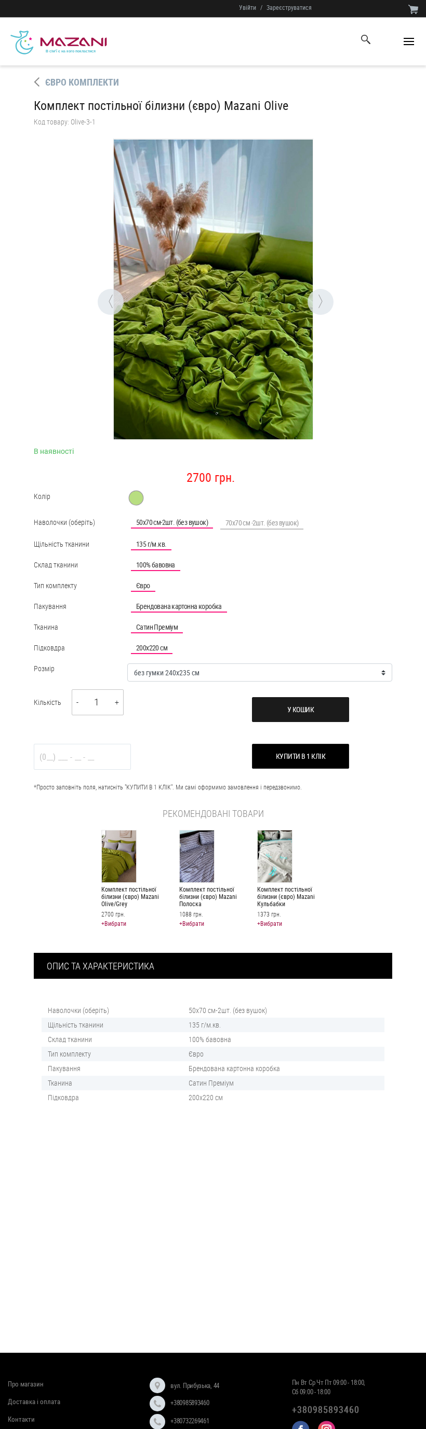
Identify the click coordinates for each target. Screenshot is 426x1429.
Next (307, 289)
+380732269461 (189, 1420)
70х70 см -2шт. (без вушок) (261, 523)
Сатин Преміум (157, 627)
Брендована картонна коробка (179, 606)
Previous (97, 289)
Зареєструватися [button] (289, 7)
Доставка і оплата (34, 1401)
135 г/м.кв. (151, 544)
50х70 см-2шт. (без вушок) (172, 522)
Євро (143, 585)
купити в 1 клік (301, 756)
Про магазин (26, 1384)
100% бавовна (155, 565)
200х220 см (151, 648)
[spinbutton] (97, 703)
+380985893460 (189, 1402)
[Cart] (413, 8)
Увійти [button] (247, 7)
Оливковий (136, 498)
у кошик (300, 709)
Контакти (21, 1419)
